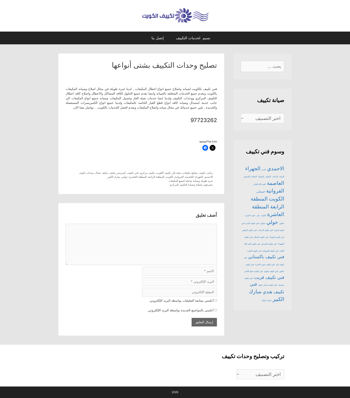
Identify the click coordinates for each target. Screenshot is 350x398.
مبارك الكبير (113, 176)
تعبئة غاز (176, 172)
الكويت (169, 176)
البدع (264, 169)
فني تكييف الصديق (269, 244)
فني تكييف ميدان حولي (267, 285)
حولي (125, 176)
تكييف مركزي (147, 172)
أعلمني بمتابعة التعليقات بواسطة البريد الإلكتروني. (181, 300)
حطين (281, 223)
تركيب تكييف (206, 172)
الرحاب (275, 176)
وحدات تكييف (86, 172)
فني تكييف (133, 172)
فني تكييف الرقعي (249, 230)
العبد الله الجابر (259, 184)
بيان (258, 215)
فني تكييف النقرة (254, 251)
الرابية (281, 176)
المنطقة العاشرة (138, 176)
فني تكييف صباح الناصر (253, 271)
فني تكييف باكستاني (266, 256)
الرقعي (268, 176)
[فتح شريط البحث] (142, 38)
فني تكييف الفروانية (270, 251)
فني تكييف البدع (252, 223)
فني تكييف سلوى (271, 271)
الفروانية (179, 176)
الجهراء (199, 176)
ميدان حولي (266, 300)
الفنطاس (260, 191)
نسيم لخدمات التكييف (193, 38)
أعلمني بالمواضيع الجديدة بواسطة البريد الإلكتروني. (180, 310)
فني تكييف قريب (269, 277)
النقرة (263, 215)
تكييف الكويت (163, 172)
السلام (254, 176)
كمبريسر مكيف (117, 172)
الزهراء (261, 176)
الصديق (247, 176)
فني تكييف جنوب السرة (265, 264)
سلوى (262, 223)
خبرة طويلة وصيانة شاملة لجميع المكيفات (191, 180)
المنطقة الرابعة (156, 176)
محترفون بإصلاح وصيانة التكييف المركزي (191, 184)
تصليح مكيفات (190, 172)
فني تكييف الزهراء (276, 237)
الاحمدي (208, 176)
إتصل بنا (157, 38)
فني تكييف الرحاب (265, 230)
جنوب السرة (250, 215)
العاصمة (189, 176)
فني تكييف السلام (261, 237)
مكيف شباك (101, 172)
